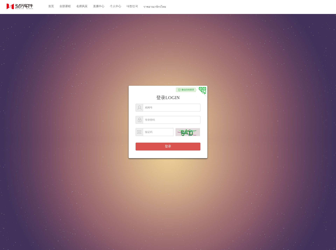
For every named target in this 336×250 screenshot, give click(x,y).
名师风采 (82, 6)
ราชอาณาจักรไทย (155, 6)
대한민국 (132, 6)
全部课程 (65, 6)
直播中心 (98, 6)
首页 (51, 6)
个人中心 (115, 6)
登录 (168, 146)
